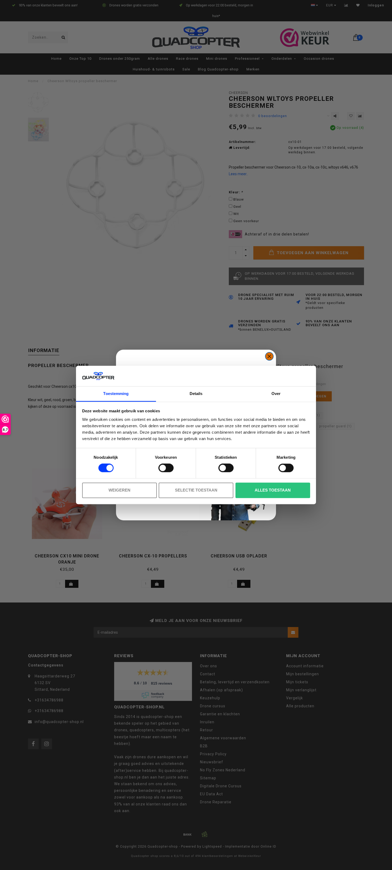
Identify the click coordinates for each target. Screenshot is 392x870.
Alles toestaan (273, 490)
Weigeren (119, 490)
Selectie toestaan (196, 490)
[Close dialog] (269, 356)
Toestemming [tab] (116, 393)
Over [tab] (276, 393)
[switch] (166, 468)
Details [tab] (196, 393)
